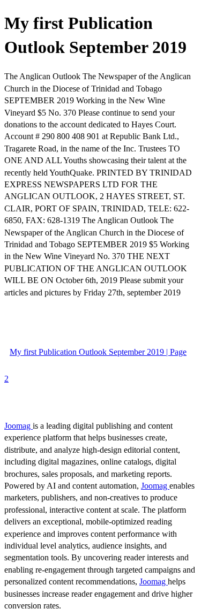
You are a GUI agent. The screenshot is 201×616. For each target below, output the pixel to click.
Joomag (18, 425)
